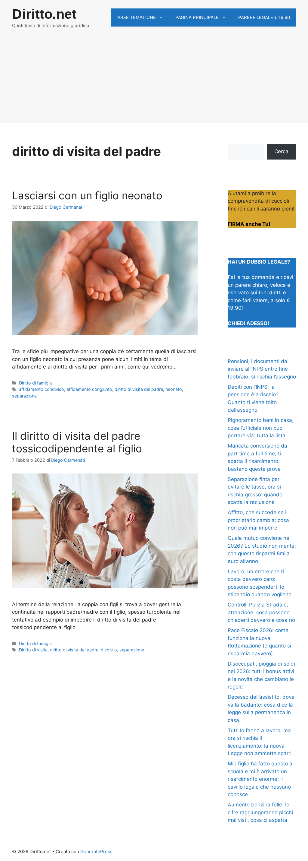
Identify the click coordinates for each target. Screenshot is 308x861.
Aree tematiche (136, 17)
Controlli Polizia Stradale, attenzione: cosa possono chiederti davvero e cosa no (261, 612)
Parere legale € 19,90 (264, 17)
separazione (24, 395)
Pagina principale (197, 17)
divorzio (109, 649)
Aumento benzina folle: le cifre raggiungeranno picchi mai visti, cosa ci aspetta (260, 812)
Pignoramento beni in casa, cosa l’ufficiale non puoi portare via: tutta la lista (261, 427)
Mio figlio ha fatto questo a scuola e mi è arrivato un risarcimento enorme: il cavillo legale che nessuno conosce (260, 779)
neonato (173, 389)
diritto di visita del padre (139, 389)
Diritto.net (44, 14)
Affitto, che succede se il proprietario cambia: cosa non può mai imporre (258, 520)
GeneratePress (96, 851)
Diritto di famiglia (36, 382)
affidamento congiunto (89, 389)
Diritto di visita (33, 649)
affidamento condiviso (41, 389)
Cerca (281, 151)
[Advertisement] (154, 80)
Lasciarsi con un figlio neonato (87, 195)
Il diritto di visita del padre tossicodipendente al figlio (77, 442)
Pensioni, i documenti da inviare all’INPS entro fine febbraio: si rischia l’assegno (262, 369)
